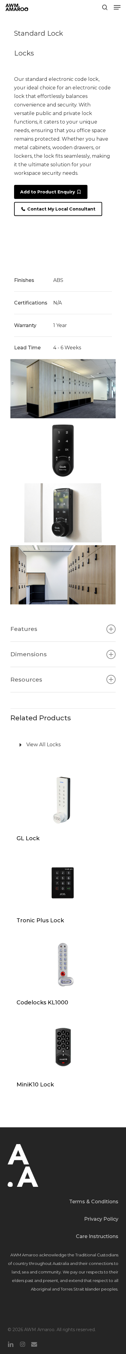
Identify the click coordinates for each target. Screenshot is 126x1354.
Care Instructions (97, 1236)
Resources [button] (26, 679)
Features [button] (23, 628)
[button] (117, 7)
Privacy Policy (101, 1219)
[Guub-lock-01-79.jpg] (63, 450)
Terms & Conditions (93, 1202)
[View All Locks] (63, 745)
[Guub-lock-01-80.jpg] (63, 512)
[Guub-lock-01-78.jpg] (63, 388)
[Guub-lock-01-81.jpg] (63, 574)
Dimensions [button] (28, 654)
